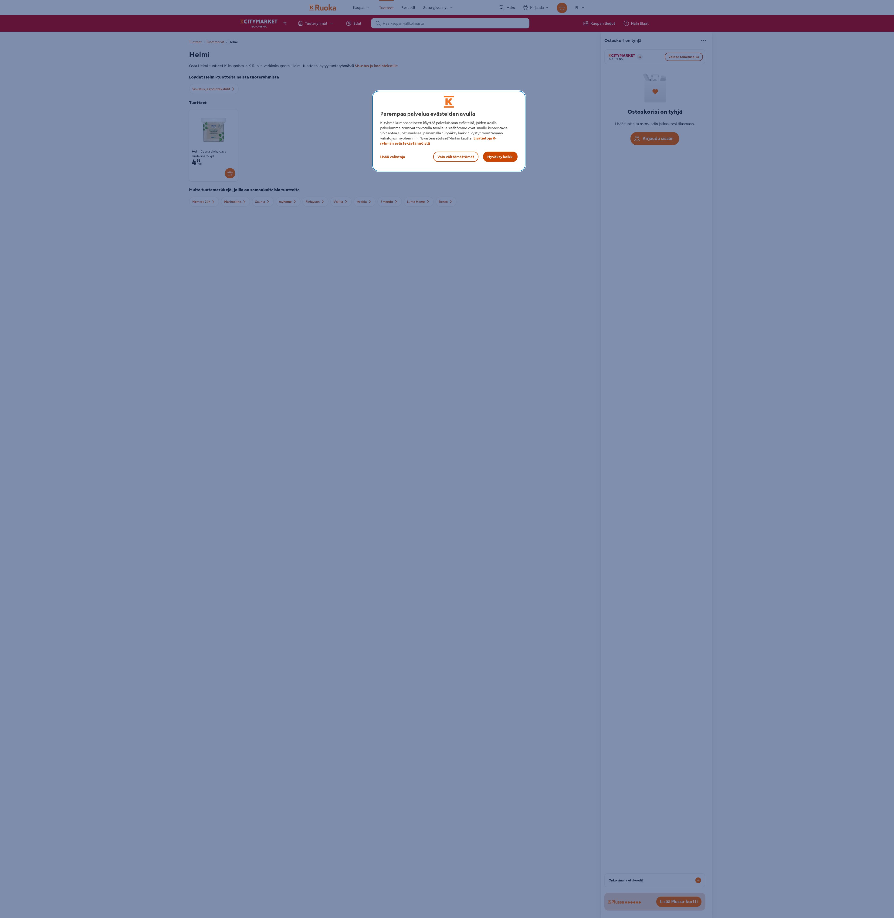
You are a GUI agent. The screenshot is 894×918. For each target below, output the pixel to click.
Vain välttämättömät (455, 157)
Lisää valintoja (392, 157)
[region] (449, 131)
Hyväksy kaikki (500, 157)
